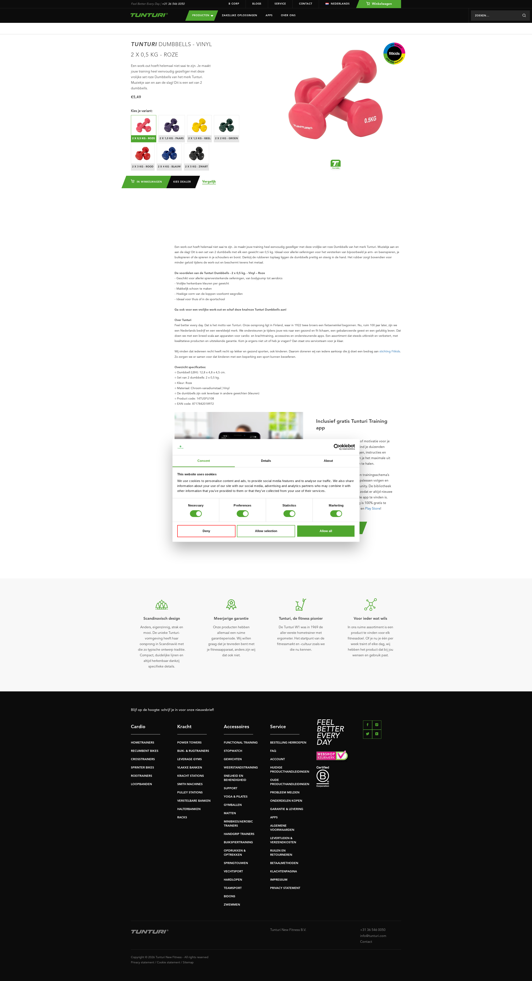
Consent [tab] (203, 460)
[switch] (243, 513)
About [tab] (328, 460)
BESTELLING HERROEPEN (288, 742)
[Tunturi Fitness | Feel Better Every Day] (154, 15)
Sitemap (188, 962)
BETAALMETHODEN (284, 863)
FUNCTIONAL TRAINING (241, 742)
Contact (305, 4)
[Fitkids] (394, 53)
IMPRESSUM (278, 879)
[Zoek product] (524, 15)
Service (280, 4)
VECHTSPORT (233, 871)
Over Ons (288, 15)
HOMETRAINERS (142, 742)
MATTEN (230, 813)
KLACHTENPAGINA (283, 871)
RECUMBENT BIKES (144, 751)
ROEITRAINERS (141, 775)
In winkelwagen (149, 182)
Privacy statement (142, 962)
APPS (274, 817)
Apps (269, 15)
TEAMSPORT (233, 888)
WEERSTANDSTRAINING (241, 767)
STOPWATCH (233, 751)
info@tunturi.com (373, 936)
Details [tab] (266, 460)
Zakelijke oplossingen (239, 15)
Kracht (184, 727)
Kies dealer (182, 182)
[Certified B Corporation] (358, 776)
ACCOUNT (277, 759)
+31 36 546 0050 (173, 3)
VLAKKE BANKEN (189, 767)
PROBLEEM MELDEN (284, 792)
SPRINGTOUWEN (236, 863)
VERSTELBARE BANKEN (194, 800)
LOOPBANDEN (141, 784)
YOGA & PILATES (236, 796)
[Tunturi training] (335, 165)
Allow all (326, 531)
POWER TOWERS (189, 742)
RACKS (182, 817)
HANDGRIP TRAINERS (239, 834)
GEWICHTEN (233, 759)
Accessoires (236, 727)
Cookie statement (168, 962)
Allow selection (266, 531)
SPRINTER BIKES (142, 767)
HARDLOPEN (233, 879)
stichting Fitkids (389, 351)
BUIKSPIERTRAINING (238, 842)
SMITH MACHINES (190, 784)
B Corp (234, 4)
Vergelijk (209, 181)
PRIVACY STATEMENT (285, 888)
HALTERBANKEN (189, 809)
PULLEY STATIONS (190, 792)
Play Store (372, 508)
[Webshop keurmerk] (358, 756)
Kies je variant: (142, 111)
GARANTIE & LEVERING (286, 809)
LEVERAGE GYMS (189, 759)
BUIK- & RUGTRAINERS (193, 751)
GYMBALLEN (233, 805)
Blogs (257, 4)
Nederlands (340, 4)
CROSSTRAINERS (143, 759)
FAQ (273, 751)
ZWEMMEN (232, 904)
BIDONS (229, 896)
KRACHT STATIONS (190, 775)
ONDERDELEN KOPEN (286, 800)
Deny (206, 531)
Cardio (138, 727)
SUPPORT (230, 788)
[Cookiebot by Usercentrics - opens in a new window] (337, 447)
